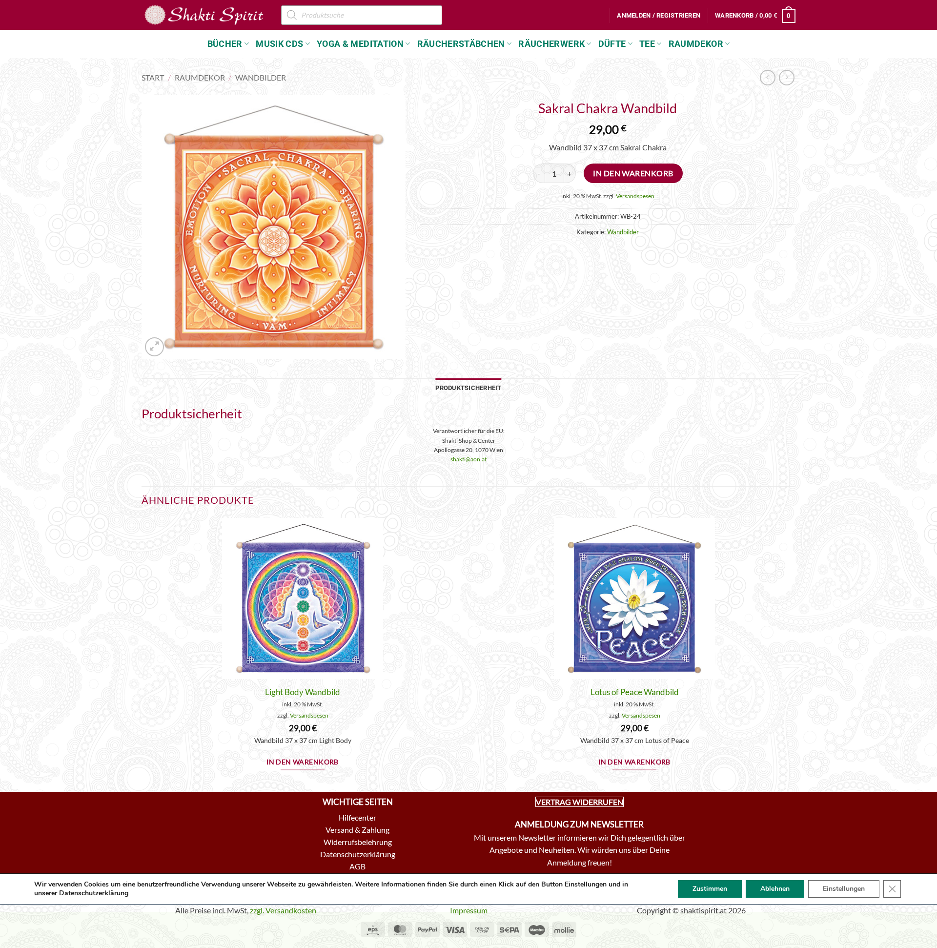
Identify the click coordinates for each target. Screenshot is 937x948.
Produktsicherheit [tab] (468, 388)
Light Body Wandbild (302, 692)
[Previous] (142, 654)
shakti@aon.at (468, 459)
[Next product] (767, 77)
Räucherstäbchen (461, 44)
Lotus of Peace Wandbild (635, 692)
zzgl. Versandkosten (283, 910)
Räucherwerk (551, 44)
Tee (647, 44)
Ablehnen (775, 888)
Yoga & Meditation (360, 44)
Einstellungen (844, 888)
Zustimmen (710, 888)
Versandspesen (635, 196)
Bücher (225, 44)
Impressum (469, 910)
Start (153, 77)
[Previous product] (786, 77)
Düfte (612, 44)
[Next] (795, 654)
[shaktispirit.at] (204, 14)
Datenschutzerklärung (93, 893)
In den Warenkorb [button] (302, 762)
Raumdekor (696, 44)
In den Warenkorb (633, 173)
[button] (658, 15)
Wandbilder (260, 77)
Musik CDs (279, 44)
